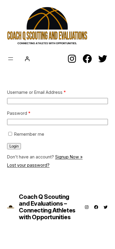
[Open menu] (10, 58)
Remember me (29, 134)
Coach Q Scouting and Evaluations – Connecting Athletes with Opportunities (47, 207)
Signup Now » (69, 156)
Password (18, 113)
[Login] (27, 59)
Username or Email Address (36, 92)
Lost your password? (28, 165)
